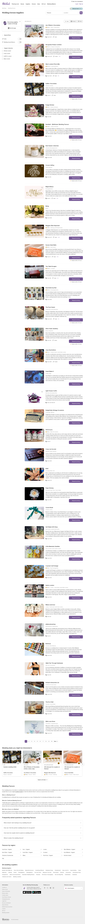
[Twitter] (47, 888)
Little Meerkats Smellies (53, 546)
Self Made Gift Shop (52, 527)
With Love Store (50, 721)
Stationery (4, 872)
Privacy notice (5, 893)
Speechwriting (73, 870)
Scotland (45, 852)
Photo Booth (56, 872)
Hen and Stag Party (59, 874)
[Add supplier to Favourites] (42, 26)
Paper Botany (50, 488)
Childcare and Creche (6, 876)
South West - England (28, 852)
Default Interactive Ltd (52, 682)
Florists (15, 872)
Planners (62, 872)
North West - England (7, 852)
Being (47, 206)
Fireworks (38, 874)
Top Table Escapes (51, 266)
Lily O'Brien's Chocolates (53, 25)
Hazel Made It (50, 371)
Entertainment (58, 870)
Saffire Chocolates (51, 83)
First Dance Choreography (47, 874)
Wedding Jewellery (17, 876)
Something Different (39, 870)
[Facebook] (44, 888)
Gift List (44, 4)
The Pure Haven (50, 307)
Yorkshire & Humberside (7, 855)
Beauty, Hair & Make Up (7, 870)
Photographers (21, 872)
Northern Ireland (67, 855)
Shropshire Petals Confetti (53, 45)
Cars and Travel (37, 872)
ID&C (47, 468)
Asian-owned (7, 53)
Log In (76, 4)
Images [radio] (74, 21)
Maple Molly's (50, 186)
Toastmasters (67, 874)
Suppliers (28, 4)
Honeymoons (5, 874)
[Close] (20, 21)
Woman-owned (7, 51)
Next (55, 741)
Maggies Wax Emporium (53, 225)
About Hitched (5, 904)
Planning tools (15, 4)
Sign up (81, 4)
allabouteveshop (51, 624)
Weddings (4, 8)
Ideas (38, 4)
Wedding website (5, 912)
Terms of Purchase (6, 891)
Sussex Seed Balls (51, 245)
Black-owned (7, 59)
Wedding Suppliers (6, 868)
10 (51, 741)
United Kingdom (70, 888)
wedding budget (19, 791)
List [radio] (67, 21)
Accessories (68, 872)
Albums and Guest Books (15, 874)
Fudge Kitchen (50, 105)
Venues (22, 4)
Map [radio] (81, 21)
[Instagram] (53, 888)
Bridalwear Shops (49, 870)
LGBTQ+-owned (7, 56)
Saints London (50, 585)
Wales (24, 855)
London (45, 849)
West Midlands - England (69, 849)
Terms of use (5, 889)
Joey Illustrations (51, 350)
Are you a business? (6, 902)
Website (51, 4)
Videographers (29, 872)
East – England (26, 849)
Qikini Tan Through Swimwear (54, 663)
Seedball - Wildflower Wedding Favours (57, 124)
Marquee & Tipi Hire (47, 872)
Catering (10, 872)
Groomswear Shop (77, 872)
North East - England (48, 855)
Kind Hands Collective (52, 146)
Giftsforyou (49, 430)
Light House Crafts (51, 391)
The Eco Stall (49, 702)
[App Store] (27, 893)
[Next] (82, 764)
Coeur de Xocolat (51, 449)
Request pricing (76, 38)
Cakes (79, 870)
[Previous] (2, 764)
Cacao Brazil (49, 507)
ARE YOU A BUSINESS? (77, 1)
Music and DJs (65, 870)
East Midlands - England (69, 852)
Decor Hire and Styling (18, 870)
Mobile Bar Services (29, 870)
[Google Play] (36, 893)
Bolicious (48, 643)
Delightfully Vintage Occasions (55, 410)
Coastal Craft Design (52, 566)
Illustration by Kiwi (51, 288)
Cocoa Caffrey (50, 165)
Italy (3, 858)
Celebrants (74, 874)
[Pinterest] (50, 888)
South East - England (7, 849)
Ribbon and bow (50, 605)
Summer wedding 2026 (10, 767)
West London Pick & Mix (53, 64)
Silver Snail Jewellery (52, 328)
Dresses (34, 4)
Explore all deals (42, 779)
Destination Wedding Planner (28, 874)
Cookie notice (5, 895)
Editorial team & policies (7, 906)
